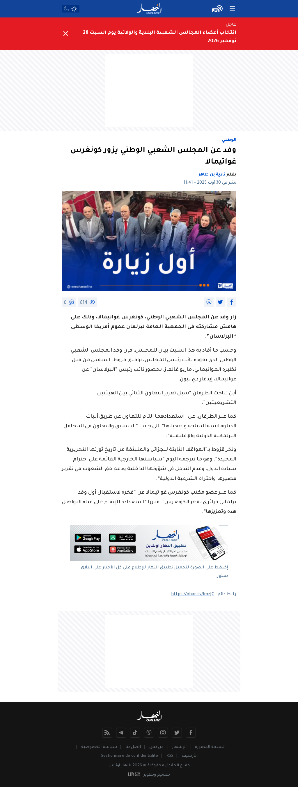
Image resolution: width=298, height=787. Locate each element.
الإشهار (179, 747)
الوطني (229, 140)
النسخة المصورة (210, 747)
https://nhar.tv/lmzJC (192, 594)
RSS (169, 756)
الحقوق (172, 765)
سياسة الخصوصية (99, 747)
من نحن (156, 747)
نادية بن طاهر (211, 175)
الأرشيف (190, 756)
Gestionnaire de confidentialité (129, 756)
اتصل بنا (133, 747)
